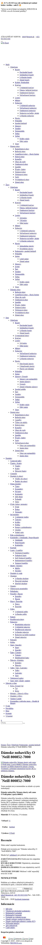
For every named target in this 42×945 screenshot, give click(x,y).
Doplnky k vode (16, 573)
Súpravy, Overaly (21, 376)
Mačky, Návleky (16, 566)
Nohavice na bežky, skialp (29, 113)
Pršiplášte (18, 121)
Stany (17, 648)
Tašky (17, 670)
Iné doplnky (14, 515)
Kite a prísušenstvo (17, 535)
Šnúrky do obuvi (21, 481)
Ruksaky (13, 640)
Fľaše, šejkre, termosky (18, 504)
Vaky (17, 676)
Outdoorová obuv (21, 164)
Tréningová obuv (21, 174)
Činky (17, 486)
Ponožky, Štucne (16, 594)
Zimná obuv (19, 182)
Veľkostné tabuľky (12, 923)
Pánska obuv (15, 146)
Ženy (7, 185)
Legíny (17, 98)
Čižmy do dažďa (21, 422)
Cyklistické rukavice (22, 627)
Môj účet (9, 909)
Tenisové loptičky (21, 563)
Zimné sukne (24, 261)
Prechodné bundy (26, 72)
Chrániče (13, 474)
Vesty (17, 144)
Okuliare (13, 576)
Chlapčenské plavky (27, 366)
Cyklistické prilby (21, 612)
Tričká (17, 136)
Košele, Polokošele (22, 82)
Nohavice (18, 103)
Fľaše (17, 507)
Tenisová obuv (20, 172)
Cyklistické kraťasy (27, 88)
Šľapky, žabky (20, 169)
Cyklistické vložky (22, 517)
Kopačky (18, 159)
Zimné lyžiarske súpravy (29, 387)
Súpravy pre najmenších (28, 379)
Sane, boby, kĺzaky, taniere (20, 681)
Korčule (13, 548)
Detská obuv (15, 412)
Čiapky (17, 466)
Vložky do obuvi (21, 479)
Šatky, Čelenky (15, 653)
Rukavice (13, 622)
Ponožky (18, 596)
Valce (17, 502)
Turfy (17, 177)
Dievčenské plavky (27, 364)
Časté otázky (10, 928)
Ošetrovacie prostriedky (19, 589)
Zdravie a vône (11, 683)
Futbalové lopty (20, 555)
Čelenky (18, 655)
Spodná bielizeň (21, 123)
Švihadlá (18, 499)
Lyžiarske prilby (21, 614)
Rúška (12, 642)
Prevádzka (9, 708)
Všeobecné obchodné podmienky (18, 911)
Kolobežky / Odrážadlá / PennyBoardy (24, 538)
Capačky (18, 420)
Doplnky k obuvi (16, 476)
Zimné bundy (25, 80)
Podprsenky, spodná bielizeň (25, 251)
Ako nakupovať (11, 925)
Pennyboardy (20, 543)
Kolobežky (19, 545)
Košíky (17, 522)
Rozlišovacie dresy (17, 619)
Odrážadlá (19, 540)
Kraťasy (18, 85)
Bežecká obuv (20, 151)
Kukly (17, 469)
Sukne (17, 256)
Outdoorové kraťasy (27, 93)
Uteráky (18, 530)
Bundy (17, 70)
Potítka (17, 525)
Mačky (17, 568)
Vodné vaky (19, 532)
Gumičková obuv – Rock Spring (27, 154)
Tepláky (18, 129)
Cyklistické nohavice (27, 105)
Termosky (18, 512)
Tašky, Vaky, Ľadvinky (18, 668)
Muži (7, 65)
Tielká (17, 400)
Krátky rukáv (24, 139)
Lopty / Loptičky (16, 550)
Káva (17, 691)
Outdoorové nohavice (28, 111)
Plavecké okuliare (21, 581)
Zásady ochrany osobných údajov (18, 919)
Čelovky (18, 520)
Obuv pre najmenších (27, 446)
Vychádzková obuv (22, 180)
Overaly (23, 384)
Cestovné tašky (15, 461)
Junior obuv (24, 448)
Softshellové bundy (27, 75)
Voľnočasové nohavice (28, 108)
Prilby (12, 609)
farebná (12, 827)
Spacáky (18, 650)
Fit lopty (18, 491)
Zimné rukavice (20, 637)
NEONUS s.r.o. (16, 943)
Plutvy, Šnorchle (16, 601)
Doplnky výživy (16, 696)
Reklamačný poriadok (14, 913)
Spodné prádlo (20, 389)
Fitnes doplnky (15, 484)
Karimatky (19, 494)
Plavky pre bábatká (27, 369)
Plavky (17, 118)
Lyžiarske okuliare (21, 578)
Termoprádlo (19, 131)
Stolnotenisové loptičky (23, 561)
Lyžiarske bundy (26, 77)
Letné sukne (24, 259)
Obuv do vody (20, 162)
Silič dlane (19, 497)
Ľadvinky (18, 673)
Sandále (18, 167)
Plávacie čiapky (20, 471)
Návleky (18, 571)
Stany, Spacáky (16, 645)
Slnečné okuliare (21, 584)
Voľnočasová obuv (22, 443)
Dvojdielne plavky (26, 249)
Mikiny (17, 100)
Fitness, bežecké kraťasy (29, 90)
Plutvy (17, 604)
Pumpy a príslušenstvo (23, 527)
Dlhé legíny (24, 223)
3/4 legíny (23, 218)
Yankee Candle (15, 699)
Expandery (19, 489)
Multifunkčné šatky (22, 658)
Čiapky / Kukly (16, 463)
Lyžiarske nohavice (27, 116)
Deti (7, 318)
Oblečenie (14, 67)
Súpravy (18, 126)
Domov (4, 745)
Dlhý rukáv (24, 141)
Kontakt (9, 713)
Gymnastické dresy (22, 336)
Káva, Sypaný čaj (16, 686)
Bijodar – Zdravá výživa (19, 693)
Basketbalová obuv (22, 149)
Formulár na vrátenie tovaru (16, 917)
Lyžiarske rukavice (22, 632)
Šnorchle (18, 607)
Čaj (16, 688)
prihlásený (13, 855)
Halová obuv (19, 157)
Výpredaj (9, 716)
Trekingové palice (16, 678)
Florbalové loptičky (22, 553)
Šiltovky (18, 665)
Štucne (17, 599)
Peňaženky (14, 591)
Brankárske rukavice (22, 624)
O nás (8, 706)
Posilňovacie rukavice (23, 630)
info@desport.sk (28, 37)
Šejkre (17, 509)
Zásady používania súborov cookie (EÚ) (20, 921)
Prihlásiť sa (28, 889)
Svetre (17, 267)
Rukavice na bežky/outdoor (25, 635)
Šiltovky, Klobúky (17, 660)
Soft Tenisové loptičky (23, 558)
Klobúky (18, 663)
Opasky (13, 586)
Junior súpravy (25, 382)
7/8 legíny (23, 220)
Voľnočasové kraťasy (27, 95)
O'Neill (12, 833)
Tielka (17, 134)
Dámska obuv (15, 290)
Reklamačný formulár (14, 915)
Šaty (16, 269)
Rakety (13, 617)
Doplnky (9, 458)
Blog (7, 711)
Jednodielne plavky (27, 246)
